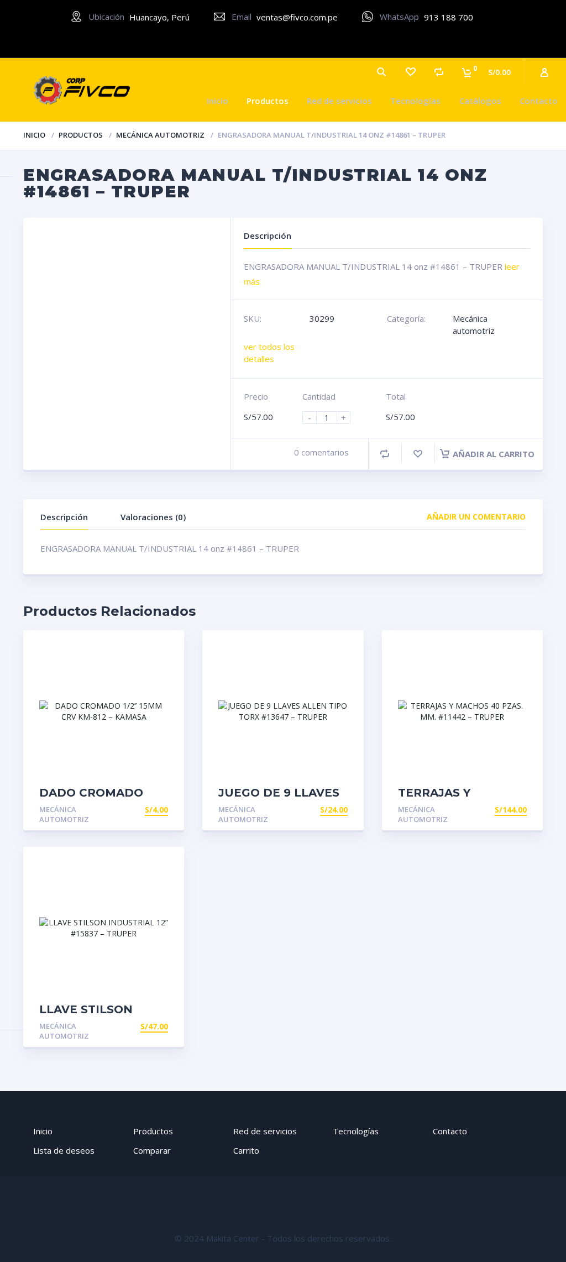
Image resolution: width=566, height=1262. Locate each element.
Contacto (539, 100)
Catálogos (480, 100)
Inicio (217, 100)
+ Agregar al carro (125, 809)
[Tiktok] (317, 40)
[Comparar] (438, 72)
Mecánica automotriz (160, 135)
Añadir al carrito (493, 453)
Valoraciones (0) (153, 516)
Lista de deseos (64, 1150)
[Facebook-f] (249, 40)
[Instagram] (283, 40)
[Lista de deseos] (410, 72)
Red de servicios (339, 100)
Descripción (64, 516)
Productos (268, 100)
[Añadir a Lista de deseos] (417, 453)
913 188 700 (448, 17)
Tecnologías (415, 100)
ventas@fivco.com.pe (297, 17)
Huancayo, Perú (159, 17)
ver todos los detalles (269, 352)
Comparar (152, 1150)
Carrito (246, 1150)
